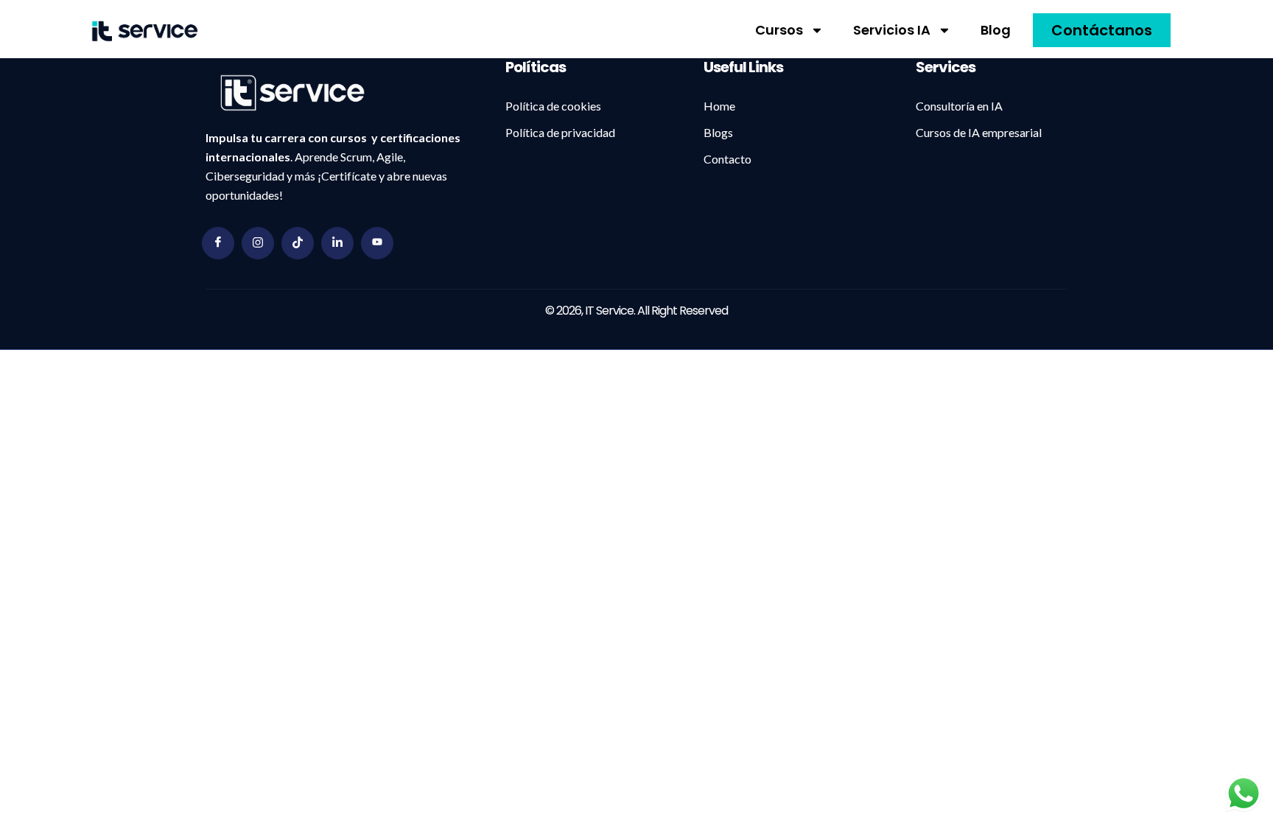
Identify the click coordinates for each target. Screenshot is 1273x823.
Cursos (779, 30)
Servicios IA (891, 30)
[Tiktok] (297, 243)
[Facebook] (218, 243)
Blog (996, 30)
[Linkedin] (337, 243)
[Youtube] (377, 243)
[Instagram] (258, 243)
